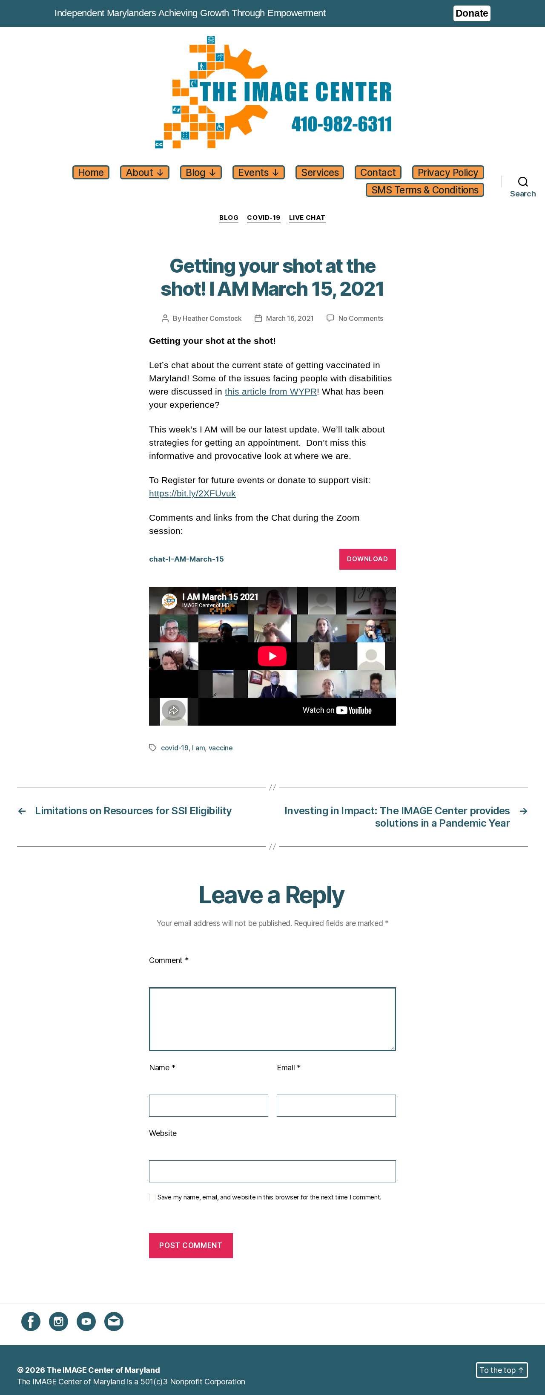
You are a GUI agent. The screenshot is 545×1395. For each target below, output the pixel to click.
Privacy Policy (448, 172)
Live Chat (307, 218)
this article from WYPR (271, 391)
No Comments (360, 318)
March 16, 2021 (290, 318)
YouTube (92, 1336)
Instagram (66, 1336)
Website (163, 1133)
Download (367, 559)
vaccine (221, 748)
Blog (201, 172)
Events (258, 172)
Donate (472, 13)
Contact (378, 172)
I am (198, 748)
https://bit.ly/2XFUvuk (192, 493)
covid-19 (175, 748)
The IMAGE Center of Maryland (103, 1370)
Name (162, 1067)
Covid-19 (263, 218)
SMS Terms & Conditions (425, 190)
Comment (169, 960)
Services (319, 172)
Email (289, 1067)
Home (91, 172)
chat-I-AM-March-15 (186, 559)
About (145, 172)
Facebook (38, 1336)
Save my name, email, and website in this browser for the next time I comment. (270, 1197)
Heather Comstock (212, 318)
